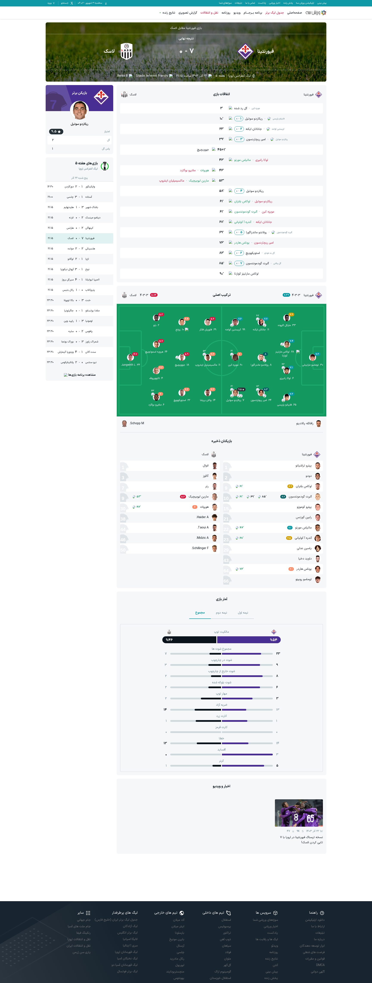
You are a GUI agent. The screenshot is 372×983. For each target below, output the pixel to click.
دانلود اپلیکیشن (315, 920)
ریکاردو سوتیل (79, 124)
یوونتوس (179, 978)
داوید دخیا (305, 558)
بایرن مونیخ (176, 939)
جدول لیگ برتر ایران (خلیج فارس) (116, 920)
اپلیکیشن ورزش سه (305, 3)
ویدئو (274, 946)
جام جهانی (84, 920)
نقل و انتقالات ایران (79, 946)
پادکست (262, 3)
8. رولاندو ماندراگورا (261, 365)
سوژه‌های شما (225, 3)
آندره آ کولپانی (303, 538)
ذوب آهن (225, 939)
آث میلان (178, 920)
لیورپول (179, 965)
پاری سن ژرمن (82, 952)
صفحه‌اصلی (294, 13)
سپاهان (226, 946)
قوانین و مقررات (315, 959)
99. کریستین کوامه (235, 330)
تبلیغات (238, 3)
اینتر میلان (177, 926)
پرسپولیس (224, 926)
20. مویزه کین (235, 365)
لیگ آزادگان (130, 926)
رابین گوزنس (304, 517)
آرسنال (180, 946)
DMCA (320, 965)
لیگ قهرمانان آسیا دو (124, 965)
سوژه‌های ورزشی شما (265, 920)
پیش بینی (321, 3)
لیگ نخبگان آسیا (127, 958)
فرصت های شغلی (314, 952)
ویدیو (237, 13)
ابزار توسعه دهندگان (312, 946)
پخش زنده (288, 3)
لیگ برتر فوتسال (127, 971)
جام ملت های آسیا (79, 926)
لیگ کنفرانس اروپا (239, 76)
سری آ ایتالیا (130, 945)
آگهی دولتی (318, 971)
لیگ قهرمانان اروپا (126, 952)
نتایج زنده (169, 13)
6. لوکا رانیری (287, 378)
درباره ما (319, 939)
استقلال (226, 920)
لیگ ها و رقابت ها (267, 939)
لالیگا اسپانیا (130, 939)
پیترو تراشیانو (304, 465)
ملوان (227, 959)
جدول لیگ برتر (274, 13)
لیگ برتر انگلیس (127, 932)
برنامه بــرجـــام (253, 13)
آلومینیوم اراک (222, 971)
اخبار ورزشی (274, 3)
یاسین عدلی (304, 548)
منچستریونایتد (175, 971)
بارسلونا (179, 933)
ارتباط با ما (318, 926)
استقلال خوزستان (220, 978)
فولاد (228, 952)
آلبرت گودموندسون (300, 496)
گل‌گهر (227, 965)
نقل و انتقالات (209, 13)
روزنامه (226, 13)
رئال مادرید (177, 959)
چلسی (180, 952)
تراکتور (227, 933)
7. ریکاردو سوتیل (235, 400)
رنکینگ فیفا (83, 933)
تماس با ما (250, 3)
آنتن (275, 965)
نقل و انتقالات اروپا (79, 939)
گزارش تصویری (187, 13)
